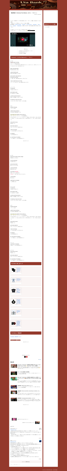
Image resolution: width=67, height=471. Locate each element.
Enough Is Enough (18, 24)
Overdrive (14, 25)
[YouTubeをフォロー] (26, 357)
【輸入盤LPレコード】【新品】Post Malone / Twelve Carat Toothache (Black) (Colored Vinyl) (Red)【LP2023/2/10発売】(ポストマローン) (18, 323)
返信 (40, 438)
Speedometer (19, 25)
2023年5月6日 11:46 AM (13, 429)
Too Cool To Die (29, 24)
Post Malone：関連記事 (22, 53)
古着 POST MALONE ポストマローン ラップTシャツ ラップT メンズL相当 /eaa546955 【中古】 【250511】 (19, 290)
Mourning (23, 24)
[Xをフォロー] (25, 357)
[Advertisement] (25, 17)
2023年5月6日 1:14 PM (13, 441)
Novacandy (34, 24)
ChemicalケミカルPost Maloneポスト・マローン (26, 50)
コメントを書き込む (26, 461)
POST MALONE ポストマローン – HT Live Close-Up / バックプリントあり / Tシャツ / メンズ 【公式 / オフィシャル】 (19, 270)
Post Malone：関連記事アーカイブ (15, 336)
